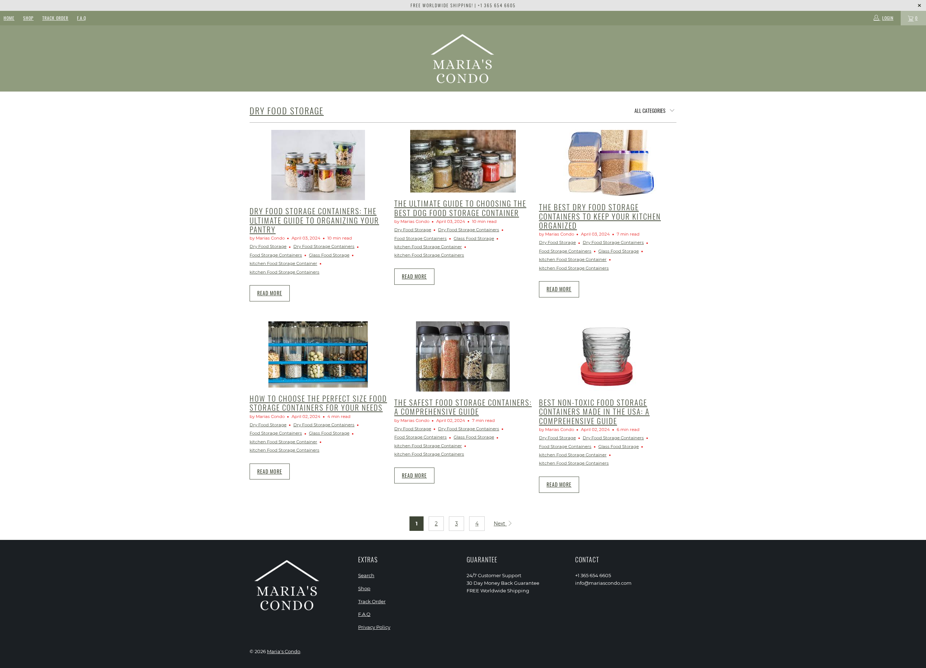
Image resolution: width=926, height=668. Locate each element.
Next (500, 523)
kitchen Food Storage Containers (284, 272)
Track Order (55, 18)
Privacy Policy (374, 627)
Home (9, 18)
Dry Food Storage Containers (323, 246)
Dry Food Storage (287, 110)
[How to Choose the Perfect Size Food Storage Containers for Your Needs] (318, 354)
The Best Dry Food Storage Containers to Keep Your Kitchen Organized (600, 216)
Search (366, 575)
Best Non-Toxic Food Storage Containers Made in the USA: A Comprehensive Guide (594, 411)
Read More (269, 293)
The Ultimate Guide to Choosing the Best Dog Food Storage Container (460, 208)
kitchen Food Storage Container (283, 263)
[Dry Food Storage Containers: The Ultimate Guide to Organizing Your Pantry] (318, 165)
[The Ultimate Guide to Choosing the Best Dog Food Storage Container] (463, 161)
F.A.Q (81, 18)
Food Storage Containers (276, 255)
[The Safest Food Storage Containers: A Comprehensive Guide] (463, 356)
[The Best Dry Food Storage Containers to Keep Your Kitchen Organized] (607, 163)
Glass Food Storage (329, 255)
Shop (28, 18)
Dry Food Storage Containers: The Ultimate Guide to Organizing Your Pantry (314, 219)
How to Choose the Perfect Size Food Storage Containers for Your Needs (318, 403)
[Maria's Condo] (463, 58)
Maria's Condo (283, 651)
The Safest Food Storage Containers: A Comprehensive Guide (463, 407)
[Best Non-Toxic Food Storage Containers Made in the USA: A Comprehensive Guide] (607, 356)
